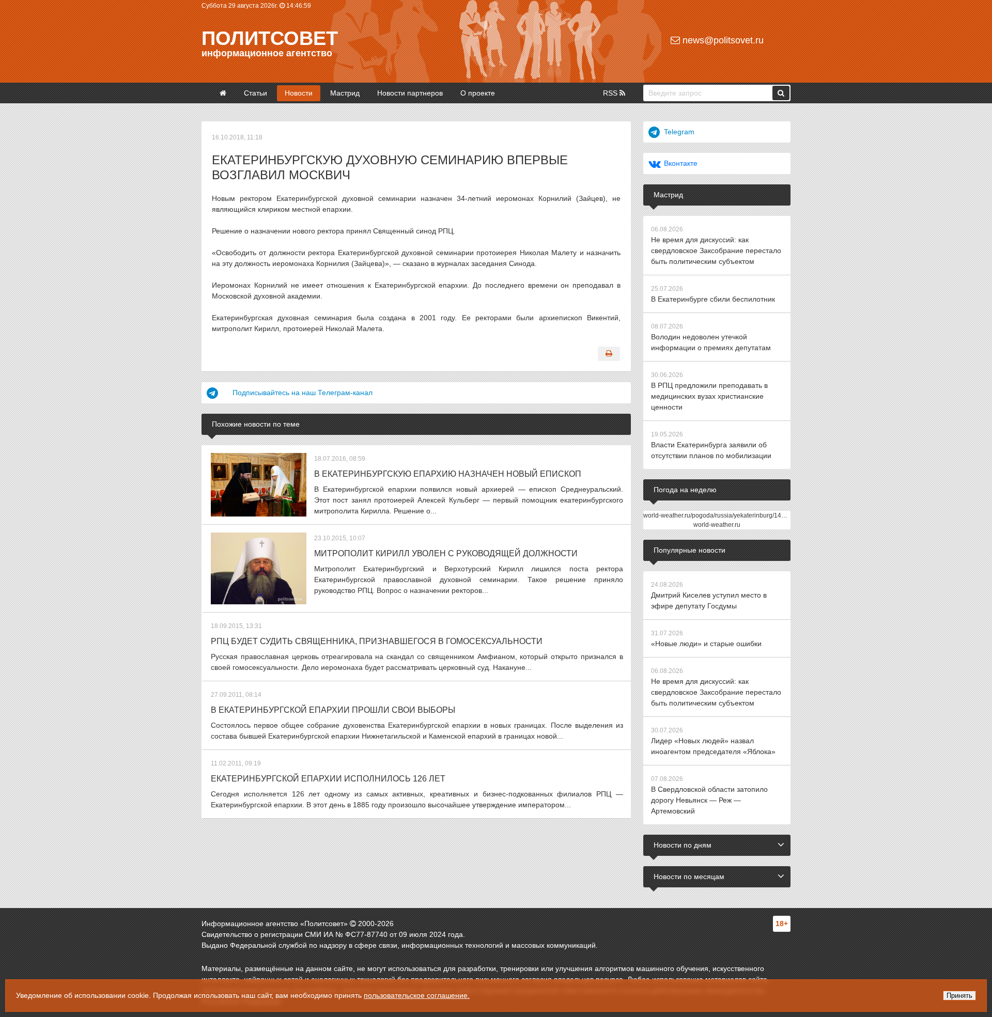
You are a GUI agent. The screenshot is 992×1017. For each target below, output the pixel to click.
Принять (959, 995)
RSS (611, 93)
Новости (299, 93)
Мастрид (345, 93)
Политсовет (270, 38)
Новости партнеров (410, 93)
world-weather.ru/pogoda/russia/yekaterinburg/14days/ (719, 515)
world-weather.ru (716, 524)
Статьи (255, 93)
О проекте (477, 93)
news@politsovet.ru (722, 40)
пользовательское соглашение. (417, 995)
